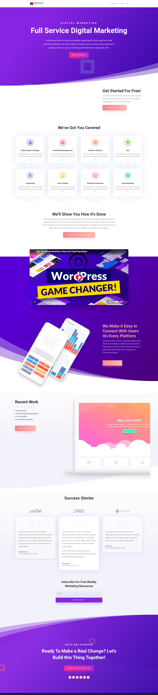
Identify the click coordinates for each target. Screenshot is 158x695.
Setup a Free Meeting (79, 668)
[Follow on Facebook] (69, 677)
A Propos (113, 3)
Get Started (79, 55)
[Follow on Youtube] (88, 677)
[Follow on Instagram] (80, 677)
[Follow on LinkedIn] (77, 677)
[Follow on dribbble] (84, 677)
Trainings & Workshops (79, 234)
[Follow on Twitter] (73, 677)
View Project (25, 428)
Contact (122, 3)
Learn (30, 164)
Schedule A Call (114, 107)
